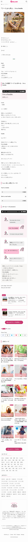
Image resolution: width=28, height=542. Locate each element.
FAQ (15, 534)
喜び (10, 470)
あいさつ (7, 462)
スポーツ (18, 485)
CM (3, 479)
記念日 (24, 494)
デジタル (9, 487)
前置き (21, 462)
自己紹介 (9, 328)
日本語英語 (9, 494)
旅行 (3, 494)
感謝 (13, 460)
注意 (19, 460)
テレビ (4, 487)
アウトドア (4, 481)
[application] (14, 91)
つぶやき (21, 458)
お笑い (8, 479)
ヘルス (9, 492)
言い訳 (16, 466)
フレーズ (20, 489)
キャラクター (5, 483)
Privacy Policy (23, 528)
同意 (24, 468)
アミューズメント (13, 481)
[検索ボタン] (26, 1)
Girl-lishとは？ (6, 534)
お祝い (23, 460)
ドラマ (16, 487)
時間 (12, 462)
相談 (15, 464)
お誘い (12, 466)
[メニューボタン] (1, 1)
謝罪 (2, 460)
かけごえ (20, 466)
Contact (11, 534)
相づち (3, 458)
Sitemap (22, 534)
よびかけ (9, 460)
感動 (2, 464)
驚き (5, 466)
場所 (8, 464)
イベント (20, 481)
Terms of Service (13, 529)
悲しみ (21, 464)
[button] (3, 335)
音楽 (8, 496)
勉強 (19, 492)
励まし (3, 468)
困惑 (16, 460)
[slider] (23, 91)
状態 (7, 470)
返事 (5, 464)
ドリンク (21, 487)
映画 (14, 494)
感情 (18, 462)
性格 (16, 468)
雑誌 (3, 496)
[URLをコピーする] (25, 335)
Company (18, 534)
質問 (14, 458)
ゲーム (11, 483)
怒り (16, 470)
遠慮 (8, 466)
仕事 (14, 492)
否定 (5, 460)
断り (17, 458)
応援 (13, 470)
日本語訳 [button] (24, 192)
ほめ (2, 466)
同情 (13, 468)
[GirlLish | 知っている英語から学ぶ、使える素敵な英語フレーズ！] (14, 1)
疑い (12, 464)
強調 (6, 468)
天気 (18, 464)
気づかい (3, 462)
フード (4, 328)
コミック (17, 483)
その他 (14, 479)
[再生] (4, 91)
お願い (10, 468)
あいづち (20, 468)
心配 (11, 458)
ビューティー (5, 489)
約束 (15, 462)
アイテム (19, 479)
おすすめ (3, 470)
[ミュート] (20, 91)
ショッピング (5, 485)
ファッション (13, 489)
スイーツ (12, 485)
